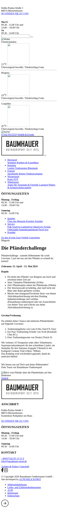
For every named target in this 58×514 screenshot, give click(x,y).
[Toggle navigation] (45, 155)
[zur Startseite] (22, 154)
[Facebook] (2, 471)
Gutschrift (24, 466)
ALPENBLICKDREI (30, 479)
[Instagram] (6, 471)
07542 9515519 (9, 134)
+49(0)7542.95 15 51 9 (12, 458)
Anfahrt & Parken (10, 466)
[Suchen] (31, 36)
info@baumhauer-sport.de (14, 461)
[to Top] (5, 506)
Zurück (4, 378)
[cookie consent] (3, 511)
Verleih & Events (25, 134)
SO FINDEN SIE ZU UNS (14, 13)
